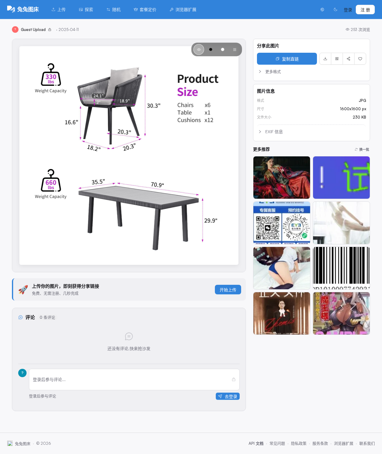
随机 (116, 9)
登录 (348, 9)
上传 (61, 9)
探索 (89, 9)
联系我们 (367, 443)
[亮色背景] (222, 49)
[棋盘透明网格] (234, 49)
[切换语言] (322, 9)
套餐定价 (148, 9)
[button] (311, 71)
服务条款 (320, 443)
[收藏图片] (360, 59)
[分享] (349, 59)
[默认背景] (198, 49)
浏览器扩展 (185, 9)
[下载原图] (325, 59)
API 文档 (256, 443)
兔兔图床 (28, 9)
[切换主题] (335, 9)
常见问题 (277, 443)
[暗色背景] (210, 49)
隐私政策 (298, 443)
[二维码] (337, 59)
